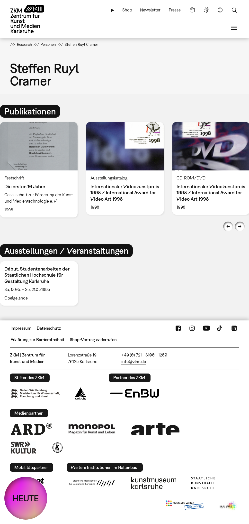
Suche (234, 10)
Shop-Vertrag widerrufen (93, 339)
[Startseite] (32, 19)
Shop (127, 9)
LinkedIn (234, 328)
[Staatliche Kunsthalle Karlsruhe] (203, 483)
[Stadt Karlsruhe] (81, 393)
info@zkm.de (133, 361)
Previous (228, 226)
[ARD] (31, 429)
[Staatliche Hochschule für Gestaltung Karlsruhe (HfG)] (92, 483)
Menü (234, 27)
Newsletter (150, 9)
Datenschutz (49, 328)
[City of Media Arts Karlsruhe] (228, 506)
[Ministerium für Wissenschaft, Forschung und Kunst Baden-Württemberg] (35, 393)
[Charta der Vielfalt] (185, 506)
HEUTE (26, 498)
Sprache (220, 10)
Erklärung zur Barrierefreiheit (37, 339)
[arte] (155, 429)
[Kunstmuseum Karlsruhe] (153, 483)
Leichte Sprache (192, 10)
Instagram (192, 328)
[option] (125, 168)
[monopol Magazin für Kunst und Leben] (91, 428)
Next (240, 226)
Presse (175, 9)
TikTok (220, 328)
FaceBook (178, 328)
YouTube (206, 328)
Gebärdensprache (206, 10)
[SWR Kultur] (23, 447)
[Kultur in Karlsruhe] (57, 447)
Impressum (20, 328)
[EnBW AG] (134, 393)
